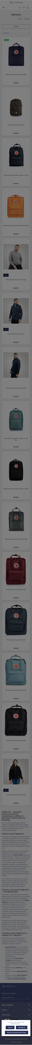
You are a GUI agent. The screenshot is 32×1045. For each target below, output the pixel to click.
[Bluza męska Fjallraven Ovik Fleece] (16, 365)
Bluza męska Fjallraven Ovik (16, 334)
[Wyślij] (27, 997)
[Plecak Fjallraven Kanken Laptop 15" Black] (16, 470)
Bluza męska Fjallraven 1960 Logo (16, 279)
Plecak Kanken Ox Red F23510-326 (16, 589)
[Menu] (3, 7)
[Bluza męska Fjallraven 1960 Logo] (16, 257)
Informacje (6, 1015)
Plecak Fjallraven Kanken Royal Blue (16, 74)
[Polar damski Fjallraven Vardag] (16, 772)
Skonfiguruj (21, 1027)
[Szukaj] (20, 7)
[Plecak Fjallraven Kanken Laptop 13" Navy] (16, 156)
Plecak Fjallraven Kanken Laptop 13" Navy (16, 175)
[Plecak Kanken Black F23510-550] (16, 721)
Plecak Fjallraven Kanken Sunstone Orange (16, 225)
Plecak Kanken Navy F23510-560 (16, 640)
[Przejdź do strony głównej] (16, 2)
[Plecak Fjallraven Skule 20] (16, 106)
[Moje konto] (28, 7)
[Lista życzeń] (24, 7)
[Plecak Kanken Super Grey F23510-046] (16, 520)
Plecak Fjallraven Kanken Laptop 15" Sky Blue (16, 439)
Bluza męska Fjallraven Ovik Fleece (16, 388)
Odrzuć (10, 1027)
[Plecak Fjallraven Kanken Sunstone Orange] (16, 206)
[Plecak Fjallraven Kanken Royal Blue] (16, 55)
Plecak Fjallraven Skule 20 (16, 125)
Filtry (17, 26)
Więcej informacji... (16, 1024)
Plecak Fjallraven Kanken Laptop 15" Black (16, 489)
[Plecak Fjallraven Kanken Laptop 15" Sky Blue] (16, 419)
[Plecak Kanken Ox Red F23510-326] (16, 570)
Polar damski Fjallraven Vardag (16, 795)
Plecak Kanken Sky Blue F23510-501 (16, 690)
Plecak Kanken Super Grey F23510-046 (16, 539)
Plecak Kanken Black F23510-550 (16, 740)
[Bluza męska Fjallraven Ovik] (16, 311)
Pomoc (4, 1010)
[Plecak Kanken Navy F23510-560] (16, 621)
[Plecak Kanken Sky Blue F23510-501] (16, 671)
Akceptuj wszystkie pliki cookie (16, 1032)
